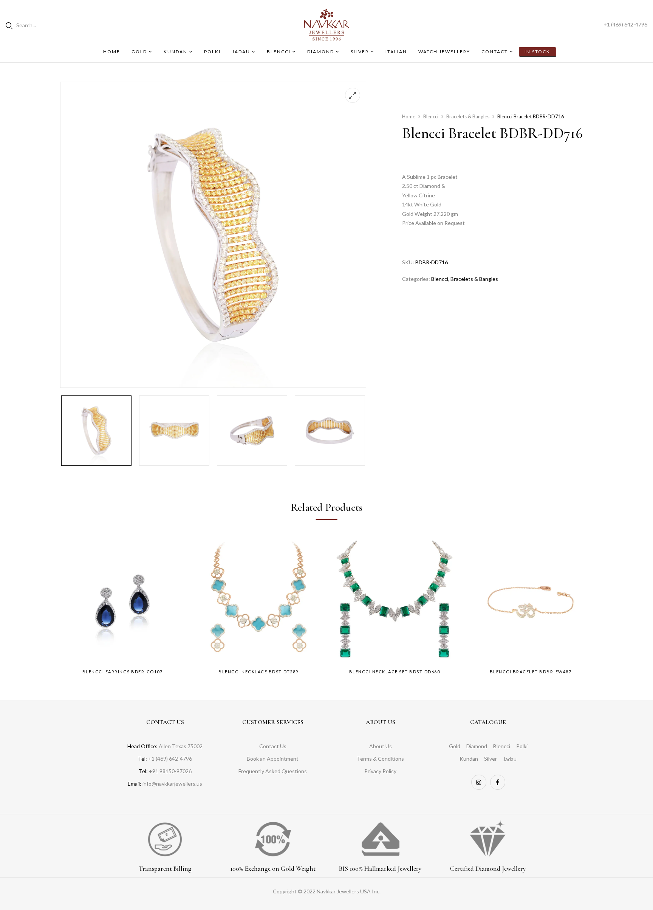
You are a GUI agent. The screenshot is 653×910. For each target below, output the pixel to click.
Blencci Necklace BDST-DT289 (258, 671)
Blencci (430, 116)
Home (408, 116)
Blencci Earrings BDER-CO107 (122, 671)
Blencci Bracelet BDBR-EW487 (531, 671)
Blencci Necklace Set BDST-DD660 (394, 671)
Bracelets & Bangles (467, 116)
